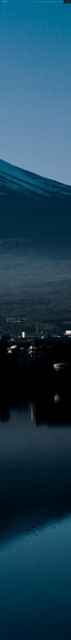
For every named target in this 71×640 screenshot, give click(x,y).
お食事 (45, 1)
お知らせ (55, 1)
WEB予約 (67, 1)
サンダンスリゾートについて (24, 1)
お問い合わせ (61, 1)
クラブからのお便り (40, 1)
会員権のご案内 (50, 1)
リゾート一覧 (33, 1)
